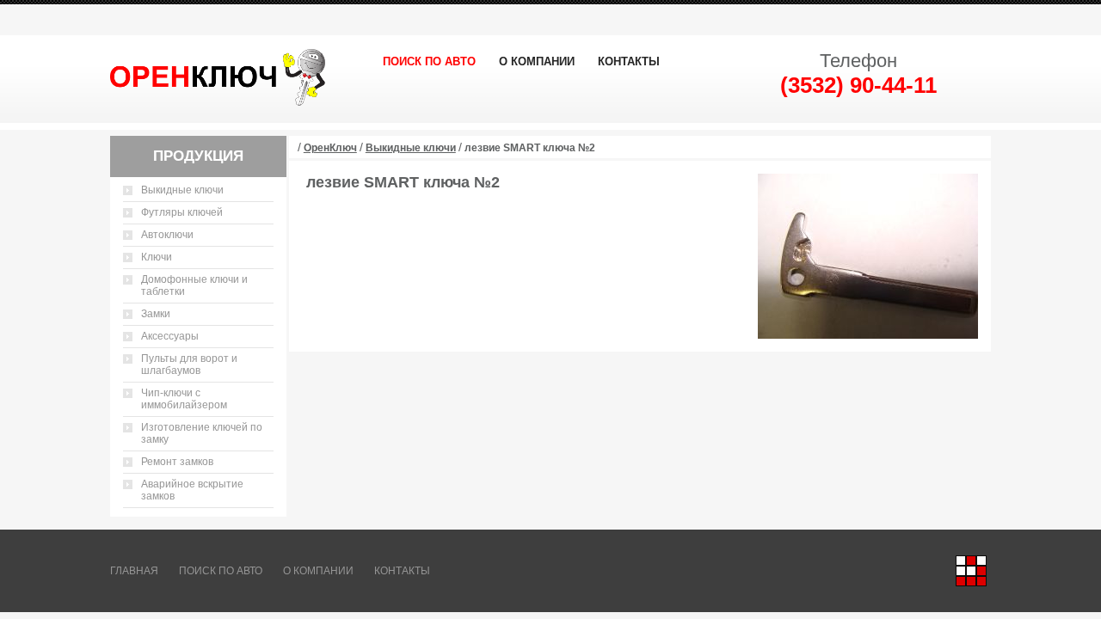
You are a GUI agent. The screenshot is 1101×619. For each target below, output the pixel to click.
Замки (155, 314)
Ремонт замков (177, 462)
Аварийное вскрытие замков (192, 490)
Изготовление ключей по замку (201, 433)
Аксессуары (170, 336)
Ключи (156, 257)
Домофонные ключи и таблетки (194, 285)
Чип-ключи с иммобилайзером (184, 399)
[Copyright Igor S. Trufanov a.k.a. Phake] (971, 571)
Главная (134, 571)
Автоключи (167, 235)
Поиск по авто (429, 61)
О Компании (537, 61)
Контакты (629, 61)
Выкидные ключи (182, 190)
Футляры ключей (182, 212)
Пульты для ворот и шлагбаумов (189, 364)
